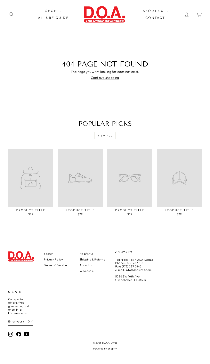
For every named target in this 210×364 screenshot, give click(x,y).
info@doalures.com (139, 270)
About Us (154, 11)
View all (105, 135)
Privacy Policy (53, 259)
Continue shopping (105, 78)
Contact (155, 18)
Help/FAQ (86, 254)
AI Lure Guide (53, 18)
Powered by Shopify (105, 348)
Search (49, 254)
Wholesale (87, 271)
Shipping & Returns (92, 259)
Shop (51, 11)
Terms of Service (55, 265)
